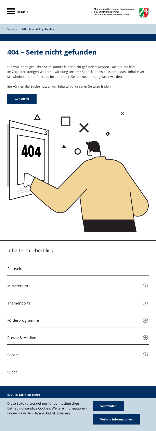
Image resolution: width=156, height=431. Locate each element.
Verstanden (108, 406)
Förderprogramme (23, 320)
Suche (12, 372)
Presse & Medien (21, 337)
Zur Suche (22, 99)
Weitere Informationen (116, 419)
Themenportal (19, 303)
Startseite (12, 29)
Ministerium (17, 285)
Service (13, 354)
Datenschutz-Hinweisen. (52, 413)
